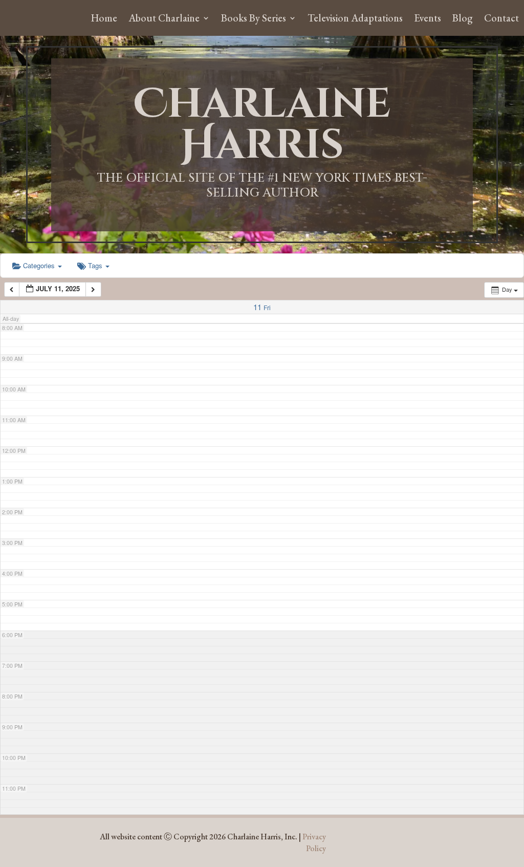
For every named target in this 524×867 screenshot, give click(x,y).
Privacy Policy (314, 842)
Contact (501, 19)
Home (104, 19)
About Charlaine (164, 19)
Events (427, 19)
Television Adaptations (355, 19)
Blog (462, 19)
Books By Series (253, 19)
